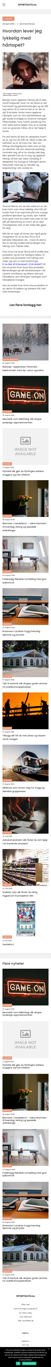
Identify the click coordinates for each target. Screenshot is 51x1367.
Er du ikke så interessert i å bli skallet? (22, 264)
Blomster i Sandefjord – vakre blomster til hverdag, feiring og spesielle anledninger (24, 527)
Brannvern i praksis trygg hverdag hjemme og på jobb (21, 633)
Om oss (25, 1345)
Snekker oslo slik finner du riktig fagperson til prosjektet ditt (19, 894)
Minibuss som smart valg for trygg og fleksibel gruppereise (23, 789)
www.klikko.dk (27, 1320)
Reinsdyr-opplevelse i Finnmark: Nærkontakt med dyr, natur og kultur (23, 368)
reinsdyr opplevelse (10, 359)
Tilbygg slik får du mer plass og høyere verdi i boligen (23, 737)
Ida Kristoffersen (27, 24)
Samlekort (8, 944)
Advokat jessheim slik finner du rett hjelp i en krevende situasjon (25, 841)
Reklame (25, 1341)
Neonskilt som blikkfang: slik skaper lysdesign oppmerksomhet (22, 420)
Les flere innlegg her (26, 305)
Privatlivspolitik (29, 1363)
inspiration (8, 19)
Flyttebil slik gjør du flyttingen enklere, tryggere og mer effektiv (23, 473)
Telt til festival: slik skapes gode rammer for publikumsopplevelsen (24, 685)
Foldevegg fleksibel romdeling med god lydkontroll (24, 580)
